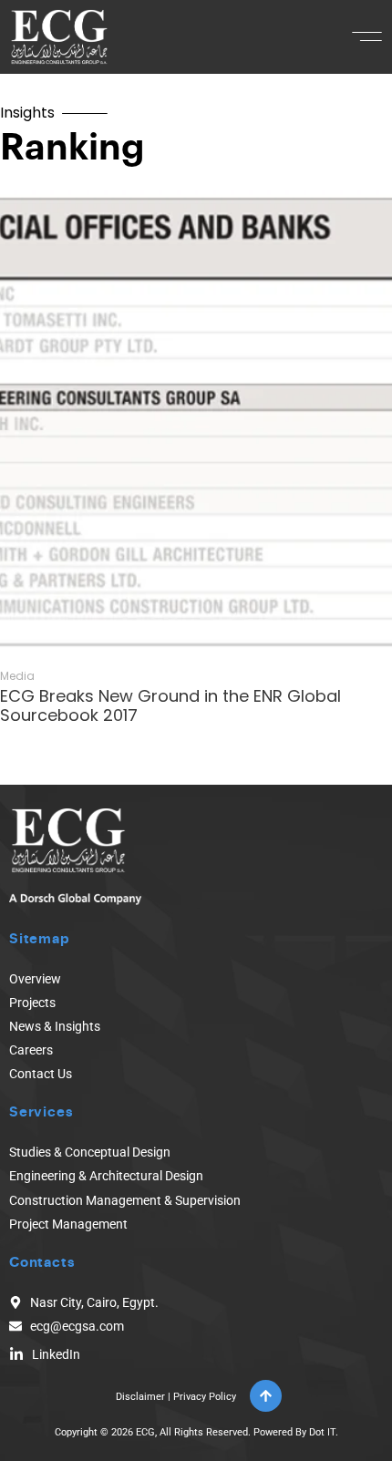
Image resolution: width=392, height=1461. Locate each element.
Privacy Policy (204, 1397)
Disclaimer (140, 1397)
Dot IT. (323, 1432)
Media (17, 676)
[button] (366, 36)
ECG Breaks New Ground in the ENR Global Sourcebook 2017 (170, 705)
